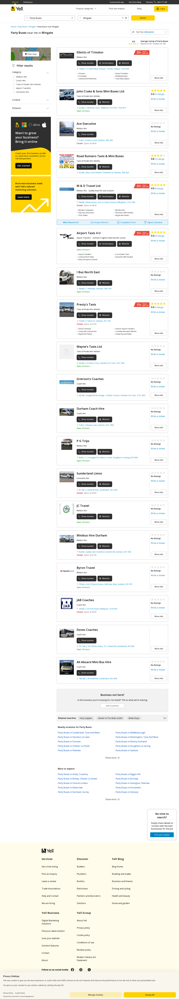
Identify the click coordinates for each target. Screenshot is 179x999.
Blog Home (117, 866)
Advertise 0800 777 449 (156, 2)
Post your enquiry (117, 8)
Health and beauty (121, 895)
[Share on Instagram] (80, 969)
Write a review (158, 98)
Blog (139, 8)
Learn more (23, 197)
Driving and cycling (121, 888)
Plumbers (81, 873)
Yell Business (27, 2)
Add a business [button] (112, 705)
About (45, 960)
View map (32, 54)
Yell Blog (118, 859)
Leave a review (49, 881)
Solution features (50, 945)
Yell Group (84, 913)
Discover (82, 859)
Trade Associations (51, 888)
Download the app (117, 2)
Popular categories (84, 8)
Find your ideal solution (53, 931)
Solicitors (81, 903)
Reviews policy (84, 949)
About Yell (82, 920)
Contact (45, 953)
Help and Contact (50, 895)
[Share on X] (89, 969)
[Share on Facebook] (72, 969)
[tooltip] (126, 18)
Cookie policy (83, 935)
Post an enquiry (49, 873)
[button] (72, 18)
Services (47, 859)
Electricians (82, 888)
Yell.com (15, 2)
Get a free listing (135, 2)
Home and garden (121, 903)
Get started (23, 165)
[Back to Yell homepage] (17, 9)
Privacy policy (83, 927)
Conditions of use (85, 942)
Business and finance (122, 881)
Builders (81, 866)
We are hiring (48, 903)
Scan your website (50, 938)
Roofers (81, 881)
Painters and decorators (89, 895)
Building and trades (121, 873)
